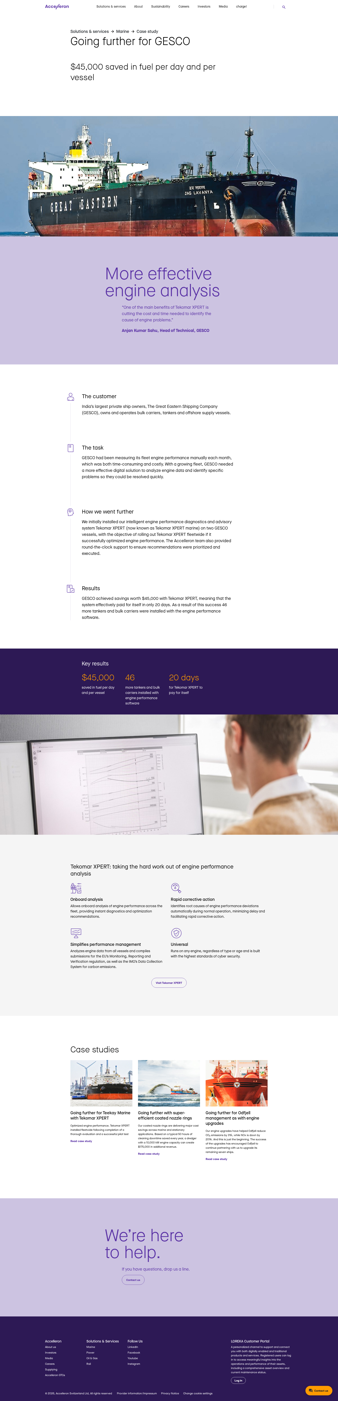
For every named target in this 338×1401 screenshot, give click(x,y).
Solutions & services (111, 6)
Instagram (134, 1363)
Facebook (134, 1352)
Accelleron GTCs (55, 1375)
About (138, 6)
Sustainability (160, 6)
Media (223, 6)
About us (50, 1347)
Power (90, 1352)
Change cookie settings (197, 1393)
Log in (238, 1380)
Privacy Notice (170, 1393)
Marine (90, 1347)
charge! (241, 6)
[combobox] (284, 7)
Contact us (133, 1280)
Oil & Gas (92, 1358)
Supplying (51, 1369)
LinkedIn (133, 1347)
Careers (184, 6)
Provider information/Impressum (137, 1393)
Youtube (133, 1358)
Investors (204, 6)
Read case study (81, 1141)
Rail (88, 1363)
